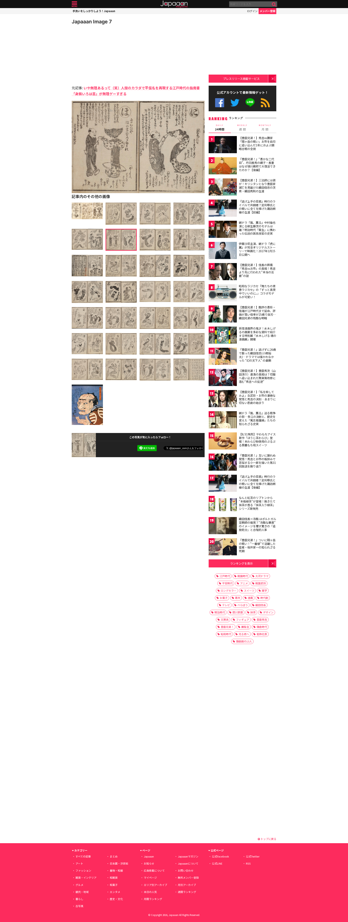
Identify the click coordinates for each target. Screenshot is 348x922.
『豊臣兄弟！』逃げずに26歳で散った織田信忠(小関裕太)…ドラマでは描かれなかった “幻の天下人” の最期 (257, 354)
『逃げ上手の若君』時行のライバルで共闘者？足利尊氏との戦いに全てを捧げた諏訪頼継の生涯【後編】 (257, 481)
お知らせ (149, 863)
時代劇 (264, 598)
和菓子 (114, 885)
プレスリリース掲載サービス (241, 78)
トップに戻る (268, 839)
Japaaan (174, 4)
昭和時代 (226, 634)
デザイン (268, 612)
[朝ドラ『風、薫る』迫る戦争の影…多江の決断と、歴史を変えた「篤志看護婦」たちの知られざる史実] (223, 420)
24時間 (220, 127)
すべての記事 (83, 856)
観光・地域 (82, 892)
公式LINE (250, 102)
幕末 (237, 598)
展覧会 (245, 627)
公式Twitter (235, 102)
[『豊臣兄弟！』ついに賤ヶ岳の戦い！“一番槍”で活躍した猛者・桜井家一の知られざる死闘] (223, 547)
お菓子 (224, 598)
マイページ (150, 877)
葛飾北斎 (262, 634)
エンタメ (115, 892)
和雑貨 (114, 877)
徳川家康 (237, 612)
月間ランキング (153, 899)
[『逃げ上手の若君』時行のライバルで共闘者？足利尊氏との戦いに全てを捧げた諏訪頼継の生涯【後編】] (223, 484)
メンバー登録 (267, 11)
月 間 (265, 127)
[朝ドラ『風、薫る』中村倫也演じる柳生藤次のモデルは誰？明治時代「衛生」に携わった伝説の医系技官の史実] (223, 230)
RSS (265, 102)
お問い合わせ (186, 870)
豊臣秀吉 (262, 619)
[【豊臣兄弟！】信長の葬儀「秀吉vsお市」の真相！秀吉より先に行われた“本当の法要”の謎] (223, 272)
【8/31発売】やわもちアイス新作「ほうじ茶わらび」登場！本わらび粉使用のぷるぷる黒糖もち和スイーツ (257, 439)
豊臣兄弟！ (227, 627)
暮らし (79, 899)
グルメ (79, 885)
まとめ (114, 856)
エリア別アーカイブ (155, 885)
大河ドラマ (261, 576)
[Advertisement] (105, 54)
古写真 (79, 906)
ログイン (252, 11)
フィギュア (242, 619)
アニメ (244, 583)
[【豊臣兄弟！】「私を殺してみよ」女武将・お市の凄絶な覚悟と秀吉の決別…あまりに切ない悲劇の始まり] (223, 399)
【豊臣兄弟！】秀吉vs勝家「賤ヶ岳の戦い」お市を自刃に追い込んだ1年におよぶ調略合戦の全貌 (257, 143)
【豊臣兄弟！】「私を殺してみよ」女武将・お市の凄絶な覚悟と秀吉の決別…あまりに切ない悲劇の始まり (257, 397)
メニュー (74, 4)
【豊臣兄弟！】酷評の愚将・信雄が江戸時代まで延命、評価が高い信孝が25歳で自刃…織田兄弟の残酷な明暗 (257, 312)
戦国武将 (260, 583)
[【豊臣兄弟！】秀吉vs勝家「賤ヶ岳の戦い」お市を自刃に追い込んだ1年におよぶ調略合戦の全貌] (223, 145)
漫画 (250, 598)
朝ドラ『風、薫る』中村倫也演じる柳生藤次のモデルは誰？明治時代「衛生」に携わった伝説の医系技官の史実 (257, 227)
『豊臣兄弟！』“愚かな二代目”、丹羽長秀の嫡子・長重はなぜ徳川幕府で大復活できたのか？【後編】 (257, 164)
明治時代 (219, 612)
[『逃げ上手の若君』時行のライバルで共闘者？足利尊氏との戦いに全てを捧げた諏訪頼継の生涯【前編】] (223, 209)
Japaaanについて (188, 863)
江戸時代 (225, 576)
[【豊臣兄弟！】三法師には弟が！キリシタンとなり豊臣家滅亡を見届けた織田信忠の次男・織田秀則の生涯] (223, 187)
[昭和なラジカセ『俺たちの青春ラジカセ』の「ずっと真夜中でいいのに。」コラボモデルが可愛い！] (223, 293)
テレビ (226, 605)
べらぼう (242, 605)
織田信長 (260, 605)
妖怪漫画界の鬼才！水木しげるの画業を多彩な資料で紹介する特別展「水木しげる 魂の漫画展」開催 (257, 333)
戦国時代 (242, 576)
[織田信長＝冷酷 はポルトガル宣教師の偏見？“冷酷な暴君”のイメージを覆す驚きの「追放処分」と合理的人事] (223, 526)
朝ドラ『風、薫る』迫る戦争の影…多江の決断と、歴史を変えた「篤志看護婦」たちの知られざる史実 (257, 418)
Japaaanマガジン (188, 856)
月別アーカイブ (187, 885)
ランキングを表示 (241, 563)
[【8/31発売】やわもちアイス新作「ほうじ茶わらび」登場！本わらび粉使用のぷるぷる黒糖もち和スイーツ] (223, 441)
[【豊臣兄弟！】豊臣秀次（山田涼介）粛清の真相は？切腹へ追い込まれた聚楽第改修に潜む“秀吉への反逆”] (223, 378)
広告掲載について (154, 870)
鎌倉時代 (262, 627)
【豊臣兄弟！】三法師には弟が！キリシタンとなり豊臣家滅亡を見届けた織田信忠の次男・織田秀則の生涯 (257, 185)
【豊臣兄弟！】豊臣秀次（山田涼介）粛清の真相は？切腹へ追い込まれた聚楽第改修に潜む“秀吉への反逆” (257, 376)
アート (79, 863)
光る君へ (244, 634)
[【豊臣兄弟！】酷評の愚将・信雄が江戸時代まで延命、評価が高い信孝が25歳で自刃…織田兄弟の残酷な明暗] (223, 314)
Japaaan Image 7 (92, 22)
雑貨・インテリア (86, 877)
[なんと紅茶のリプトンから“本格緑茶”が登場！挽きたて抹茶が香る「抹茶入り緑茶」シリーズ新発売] (223, 505)
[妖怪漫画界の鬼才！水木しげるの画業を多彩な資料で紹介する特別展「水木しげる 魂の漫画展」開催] (223, 336)
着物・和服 (116, 870)
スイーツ (249, 590)
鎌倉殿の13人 (244, 641)
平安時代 (227, 583)
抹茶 (253, 612)
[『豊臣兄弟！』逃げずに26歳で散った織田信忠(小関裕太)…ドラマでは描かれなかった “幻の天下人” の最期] (223, 357)
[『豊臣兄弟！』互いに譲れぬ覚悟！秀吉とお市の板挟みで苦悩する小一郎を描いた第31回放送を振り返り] (223, 463)
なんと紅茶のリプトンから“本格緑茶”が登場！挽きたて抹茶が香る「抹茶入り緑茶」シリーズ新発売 (257, 503)
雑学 (264, 590)
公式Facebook (219, 102)
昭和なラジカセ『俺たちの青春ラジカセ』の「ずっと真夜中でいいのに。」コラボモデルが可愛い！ (257, 291)
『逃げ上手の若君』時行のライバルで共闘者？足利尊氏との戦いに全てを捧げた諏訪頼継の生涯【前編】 (257, 206)
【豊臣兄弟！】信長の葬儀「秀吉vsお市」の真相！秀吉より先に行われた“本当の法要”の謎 (257, 270)
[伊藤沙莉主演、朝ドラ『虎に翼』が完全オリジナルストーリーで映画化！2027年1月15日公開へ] (223, 251)
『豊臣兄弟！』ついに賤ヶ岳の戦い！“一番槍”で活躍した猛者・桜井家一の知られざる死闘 (257, 545)
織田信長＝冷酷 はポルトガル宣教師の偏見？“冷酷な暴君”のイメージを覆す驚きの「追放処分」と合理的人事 (257, 524)
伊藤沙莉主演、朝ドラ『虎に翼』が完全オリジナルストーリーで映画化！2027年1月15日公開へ (257, 249)
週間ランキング (187, 892)
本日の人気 (150, 892)
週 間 (242, 127)
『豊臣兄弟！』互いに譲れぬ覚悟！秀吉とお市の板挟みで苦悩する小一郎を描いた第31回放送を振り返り (257, 460)
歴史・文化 (116, 899)
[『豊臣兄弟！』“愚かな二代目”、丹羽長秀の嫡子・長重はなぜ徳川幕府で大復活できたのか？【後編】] (223, 166)
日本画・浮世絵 (119, 863)
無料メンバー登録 (188, 877)
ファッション (83, 870)
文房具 (225, 619)
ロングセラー (228, 590)
